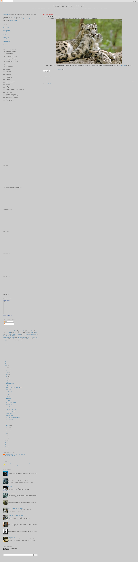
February (8, 370)
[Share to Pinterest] (49, 71)
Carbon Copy (6, 27)
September (8, 425)
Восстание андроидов (11, 472)
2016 (6, 440)
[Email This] (43, 71)
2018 (6, 444)
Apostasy (5, 43)
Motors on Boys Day (11, 537)
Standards (13, 340)
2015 (6, 438)
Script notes (9, 486)
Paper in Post (9, 479)
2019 (6, 446)
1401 (36, 332)
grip (24, 335)
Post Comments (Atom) (52, 83)
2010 (6, 365)
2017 (6, 442)
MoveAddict (123, 65)
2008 (6, 363)
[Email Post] (63, 69)
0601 (4, 331)
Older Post (133, 81)
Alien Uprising (6, 37)
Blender (14, 334)
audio (10, 334)
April (7, 374)
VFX (17, 340)
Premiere (11, 338)
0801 (14, 331)
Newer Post (45, 81)
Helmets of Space (10, 522)
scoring (4, 340)
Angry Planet (6, 38)
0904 (24, 331)
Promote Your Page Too (7, 315)
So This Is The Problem (11, 530)
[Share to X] (46, 71)
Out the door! (8, 398)
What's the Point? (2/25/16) (9, 460)
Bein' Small (8, 421)
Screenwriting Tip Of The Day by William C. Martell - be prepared (18, 463)
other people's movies (22, 337)
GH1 (13, 335)
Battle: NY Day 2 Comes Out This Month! (14, 387)
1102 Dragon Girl (9, 406)
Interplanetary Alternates (10, 411)
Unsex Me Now (9, 408)
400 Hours (8, 400)
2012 (6, 433)
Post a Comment (46, 78)
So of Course (8, 394)
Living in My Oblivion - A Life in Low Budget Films (15, 454)
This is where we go (48, 14)
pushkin (25, 338)
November (8, 429)
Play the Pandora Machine (11, 393)
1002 (32, 331)
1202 (27, 332)
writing (20, 340)
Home (89, 81)
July (7, 380)
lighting (28, 335)
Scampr (35, 338)
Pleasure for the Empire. (13, 20)
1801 (6, 334)
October (7, 427)
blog (15, 18)
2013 (6, 435)
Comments (7, 324)
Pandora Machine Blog (69, 6)
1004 (37, 331)
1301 (31, 332)
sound (8, 340)
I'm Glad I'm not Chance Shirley (12, 409)
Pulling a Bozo (9, 413)
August (7, 382)
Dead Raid (5, 28)
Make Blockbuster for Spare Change (13, 417)
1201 (21, 333)
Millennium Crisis (7, 40)
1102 (16, 332)
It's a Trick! (8, 423)
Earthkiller (5, 33)
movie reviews (33, 335)
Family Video (8, 396)
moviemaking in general (9, 337)
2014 (6, 437)
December (8, 431)
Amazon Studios (9, 404)
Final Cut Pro (6, 335)
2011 (6, 367)
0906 (28, 331)
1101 (9, 333)
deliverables (28, 334)
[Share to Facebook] (48, 71)
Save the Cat (29, 338)
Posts (6, 321)
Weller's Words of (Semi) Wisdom (12, 458)
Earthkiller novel (34, 334)
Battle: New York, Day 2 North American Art (15, 508)
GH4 (21, 335)
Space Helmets (10, 501)
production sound (17, 338)
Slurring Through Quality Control (12, 391)
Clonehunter (5, 35)
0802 (20, 331)
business (19, 334)
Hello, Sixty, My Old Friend (10, 455)
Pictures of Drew (31, 337)
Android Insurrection (7, 31)
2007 (6, 361)
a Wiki (13, 17)
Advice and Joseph (9, 415)
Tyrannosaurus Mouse (27, 18)
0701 (8, 331)
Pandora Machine (6, 14)
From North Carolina (10, 383)
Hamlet (4, 44)
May (7, 376)
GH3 (17, 335)
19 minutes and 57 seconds (11, 402)
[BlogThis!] (45, 71)
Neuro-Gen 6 (8, 389)
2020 (6, 448)
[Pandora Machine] (7, 314)
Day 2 (4, 34)
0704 (11, 331)
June (7, 378)
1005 (6, 332)
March (7, 372)
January (7, 368)
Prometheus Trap (6, 30)
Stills (7, 385)
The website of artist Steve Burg (11, 465)
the (13, 18)
